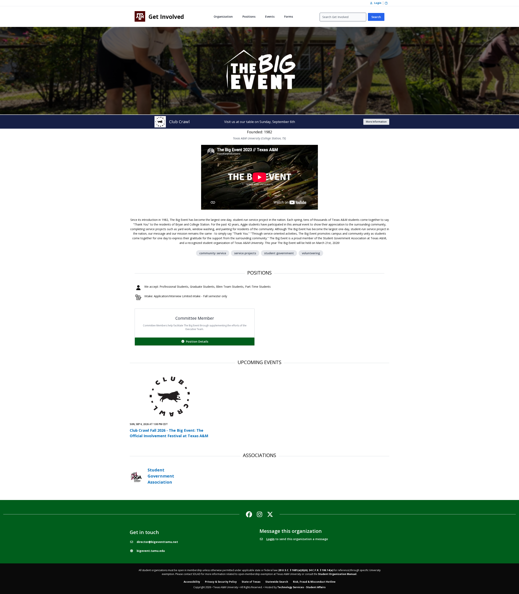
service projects (245, 253)
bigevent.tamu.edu (151, 551)
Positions (248, 16)
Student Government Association (161, 476)
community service (212, 253)
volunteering (311, 253)
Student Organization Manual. (337, 574)
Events (270, 16)
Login (270, 539)
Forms (288, 16)
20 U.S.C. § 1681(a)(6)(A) (293, 570)
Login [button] (376, 3)
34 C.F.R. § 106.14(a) (321, 570)
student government (279, 253)
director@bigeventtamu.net (157, 542)
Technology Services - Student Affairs (301, 587)
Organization (223, 16)
